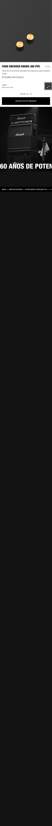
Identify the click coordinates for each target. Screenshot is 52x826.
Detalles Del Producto (14, 77)
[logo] (9, 9)
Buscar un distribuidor (26, 101)
